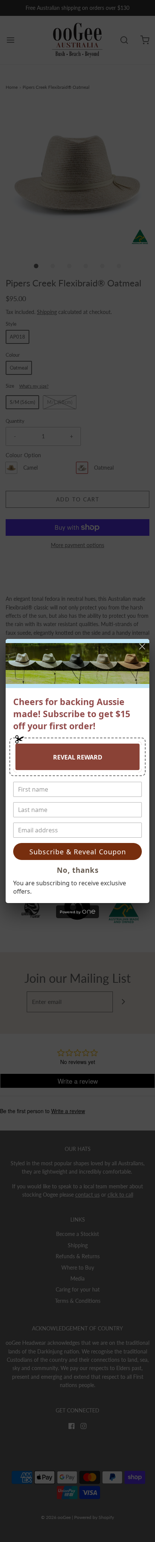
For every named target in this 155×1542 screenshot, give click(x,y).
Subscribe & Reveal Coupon (77, 851)
